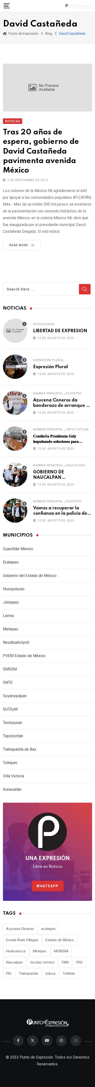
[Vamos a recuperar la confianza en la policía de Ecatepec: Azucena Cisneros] (15, 510)
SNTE (7, 682)
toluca (50, 973)
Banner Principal (48, 393)
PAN (65, 962)
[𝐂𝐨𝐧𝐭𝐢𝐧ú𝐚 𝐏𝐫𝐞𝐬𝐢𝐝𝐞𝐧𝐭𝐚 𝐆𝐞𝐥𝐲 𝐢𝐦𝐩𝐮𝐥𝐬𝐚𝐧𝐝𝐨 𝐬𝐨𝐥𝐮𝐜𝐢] (15, 438)
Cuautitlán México (18, 549)
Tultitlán (69, 973)
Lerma (8, 615)
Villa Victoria (13, 776)
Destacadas (44, 324)
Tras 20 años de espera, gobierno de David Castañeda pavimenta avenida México (41, 151)
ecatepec (48, 929)
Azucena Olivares (20, 929)
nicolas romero (42, 962)
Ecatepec (74, 393)
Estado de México (60, 940)
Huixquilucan (13, 589)
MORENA (61, 951)
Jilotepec (11, 602)
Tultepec (10, 762)
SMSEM (10, 669)
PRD (79, 962)
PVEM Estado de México (24, 655)
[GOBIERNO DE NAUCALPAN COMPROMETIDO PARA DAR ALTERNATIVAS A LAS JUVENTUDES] (15, 474)
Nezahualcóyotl (16, 642)
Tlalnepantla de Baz (19, 749)
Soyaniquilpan (15, 696)
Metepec (10, 629)
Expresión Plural (48, 360)
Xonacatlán (12, 789)
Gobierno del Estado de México (30, 575)
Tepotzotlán (77, 429)
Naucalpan (75, 465)
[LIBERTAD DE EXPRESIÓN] (15, 331)
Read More (18, 245)
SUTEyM (10, 709)
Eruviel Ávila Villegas (22, 940)
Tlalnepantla (28, 973)
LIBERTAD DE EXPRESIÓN (60, 331)
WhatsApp (48, 886)
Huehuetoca (16, 951)
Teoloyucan (12, 722)
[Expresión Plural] (15, 367)
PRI (8, 973)
